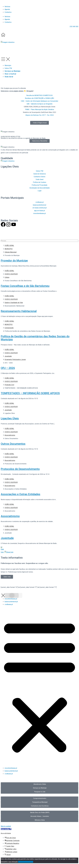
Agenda (7, 9)
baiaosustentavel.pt (11, 602)
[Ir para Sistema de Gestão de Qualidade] (7, 161)
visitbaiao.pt (9, 604)
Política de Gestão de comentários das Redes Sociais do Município (35, 338)
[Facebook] (3, 224)
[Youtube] (13, 224)
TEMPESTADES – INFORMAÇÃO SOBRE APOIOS (30, 393)
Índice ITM (8, 68)
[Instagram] (8, 224)
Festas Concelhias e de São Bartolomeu (25, 285)
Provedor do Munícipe (14, 260)
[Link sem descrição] (3, 34)
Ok (19, 862)
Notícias (7, 6)
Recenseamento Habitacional (19, 311)
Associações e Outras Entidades (20, 494)
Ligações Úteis (10, 418)
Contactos (8, 12)
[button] (7, 42)
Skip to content (6, 826)
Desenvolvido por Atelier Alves (11, 233)
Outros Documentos (13, 443)
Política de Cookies (26, 862)
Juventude (7, 538)
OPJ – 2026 (8, 368)
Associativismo (10, 516)
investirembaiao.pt (11, 599)
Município (8, 65)
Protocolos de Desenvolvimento (20, 469)
